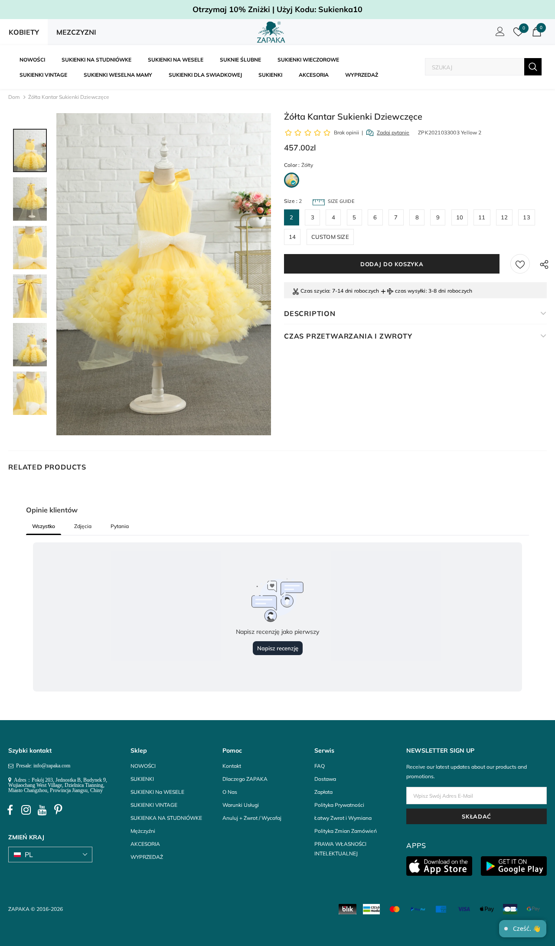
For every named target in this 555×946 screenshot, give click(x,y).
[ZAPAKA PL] (271, 32)
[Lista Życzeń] (520, 264)
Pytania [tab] (120, 526)
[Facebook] (10, 810)
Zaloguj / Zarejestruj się (499, 33)
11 (481, 217)
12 (504, 217)
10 (459, 217)
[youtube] (42, 810)
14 (292, 236)
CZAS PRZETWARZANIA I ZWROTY (348, 336)
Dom (14, 97)
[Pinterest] (58, 810)
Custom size (330, 236)
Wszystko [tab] (43, 526)
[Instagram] (26, 810)
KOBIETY (24, 32)
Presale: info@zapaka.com (41, 765)
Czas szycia (314, 290)
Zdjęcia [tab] (82, 526)
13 (526, 217)
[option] (163, 274)
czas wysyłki (410, 290)
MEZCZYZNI (76, 32)
